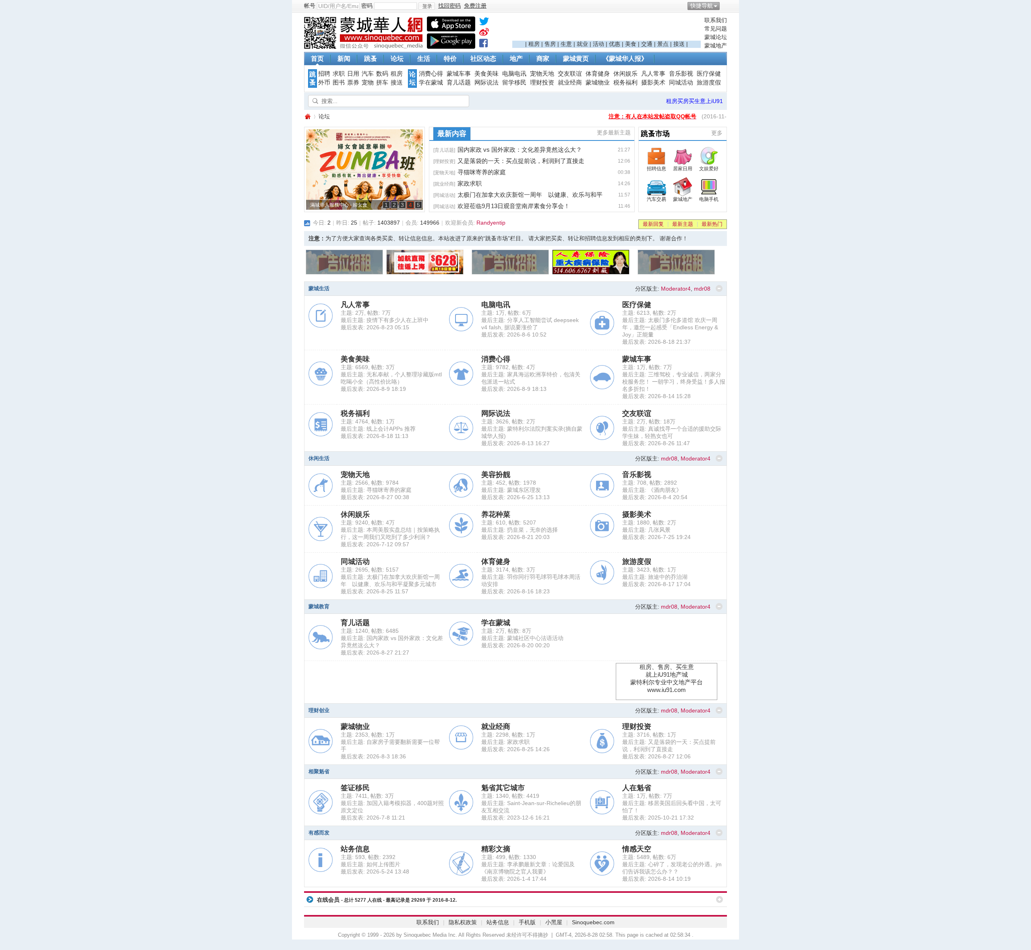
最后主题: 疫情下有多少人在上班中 (385, 320)
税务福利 (625, 82)
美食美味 (486, 73)
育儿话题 (459, 82)
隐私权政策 (463, 922)
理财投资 (542, 82)
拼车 (382, 82)
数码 (382, 73)
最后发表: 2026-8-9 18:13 (514, 389)
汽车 (368, 73)
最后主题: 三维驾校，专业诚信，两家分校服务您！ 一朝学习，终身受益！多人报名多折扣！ (673, 381)
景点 (663, 44)
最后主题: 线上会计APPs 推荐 (378, 428)
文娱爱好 (708, 168)
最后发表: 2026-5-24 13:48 (375, 871)
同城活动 (681, 82)
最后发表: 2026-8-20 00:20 (515, 645)
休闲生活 (318, 458)
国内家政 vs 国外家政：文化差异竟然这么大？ (520, 149)
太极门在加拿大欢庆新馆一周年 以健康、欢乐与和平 (530, 194)
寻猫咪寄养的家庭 (482, 172)
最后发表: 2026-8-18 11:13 (374, 436)
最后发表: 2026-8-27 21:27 (375, 652)
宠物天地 (542, 73)
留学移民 (514, 82)
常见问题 (715, 28)
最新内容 (451, 134)
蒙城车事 (459, 73)
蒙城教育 (318, 606)
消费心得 (431, 73)
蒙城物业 (598, 82)
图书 (339, 82)
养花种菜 (495, 514)
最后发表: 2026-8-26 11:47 (656, 443)
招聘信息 (656, 168)
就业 (582, 44)
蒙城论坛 (715, 37)
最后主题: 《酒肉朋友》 (652, 490)
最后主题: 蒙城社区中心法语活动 (522, 638)
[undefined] (484, 23)
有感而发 (318, 833)
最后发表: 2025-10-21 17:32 (658, 817)
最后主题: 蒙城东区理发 (511, 490)
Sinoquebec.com (593, 922)
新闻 (343, 58)
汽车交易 (656, 199)
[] (444, 150)
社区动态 (483, 58)
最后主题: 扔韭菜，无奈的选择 (519, 530)
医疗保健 (709, 73)
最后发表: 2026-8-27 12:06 (656, 756)
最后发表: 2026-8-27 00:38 (375, 497)
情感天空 (636, 849)
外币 (324, 82)
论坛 (397, 58)
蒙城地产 (715, 45)
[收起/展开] (719, 288)
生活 (423, 58)
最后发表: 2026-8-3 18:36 (373, 756)
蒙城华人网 (307, 116)
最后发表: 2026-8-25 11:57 (374, 591)
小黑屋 (553, 922)
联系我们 (715, 20)
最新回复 (653, 224)
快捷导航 (701, 5)
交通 (646, 44)
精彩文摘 (495, 849)
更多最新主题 (614, 132)
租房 (534, 44)
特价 (450, 58)
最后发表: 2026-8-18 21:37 (656, 342)
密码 (367, 5)
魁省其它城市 (503, 788)
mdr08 (702, 288)
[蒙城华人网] (364, 46)
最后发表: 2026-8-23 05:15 (375, 327)
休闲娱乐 (625, 73)
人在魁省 (636, 788)
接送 (679, 44)
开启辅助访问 (725, 5)
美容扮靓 (495, 475)
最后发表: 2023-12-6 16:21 (515, 817)
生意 (566, 44)
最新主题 (682, 224)
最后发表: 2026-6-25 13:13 (515, 497)
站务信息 (355, 849)
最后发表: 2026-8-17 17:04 (656, 584)
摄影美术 (653, 82)
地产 (516, 58)
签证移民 (355, 788)
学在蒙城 (431, 82)
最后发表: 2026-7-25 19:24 (656, 537)
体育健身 (598, 73)
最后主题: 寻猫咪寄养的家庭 (376, 490)
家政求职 (470, 183)
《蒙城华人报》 (625, 58)
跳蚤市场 (655, 134)
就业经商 (570, 82)
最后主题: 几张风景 (646, 530)
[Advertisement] (606, 29)
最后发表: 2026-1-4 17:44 (514, 879)
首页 (317, 58)
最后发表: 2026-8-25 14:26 (515, 749)
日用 (353, 73)
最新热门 (712, 224)
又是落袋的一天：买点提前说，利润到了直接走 (521, 160)
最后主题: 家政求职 (505, 742)
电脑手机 (708, 199)
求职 (339, 73)
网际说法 (486, 82)
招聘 (324, 73)
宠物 (368, 82)
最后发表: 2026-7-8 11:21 (373, 817)
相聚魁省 (318, 771)
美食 (630, 44)
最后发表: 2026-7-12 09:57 (375, 544)
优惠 (614, 44)
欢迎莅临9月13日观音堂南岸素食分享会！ (514, 205)
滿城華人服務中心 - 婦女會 (338, 205)
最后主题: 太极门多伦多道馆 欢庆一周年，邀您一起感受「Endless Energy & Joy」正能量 (670, 327)
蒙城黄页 (576, 58)
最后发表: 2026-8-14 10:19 (656, 879)
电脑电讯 (514, 73)
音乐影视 (681, 73)
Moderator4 (676, 288)
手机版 (527, 922)
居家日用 (682, 168)
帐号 (309, 5)
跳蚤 (370, 58)
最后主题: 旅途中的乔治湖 (654, 577)
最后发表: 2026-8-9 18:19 (373, 389)
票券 (353, 82)
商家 (542, 58)
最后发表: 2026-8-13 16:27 (515, 443)
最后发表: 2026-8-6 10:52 (514, 334)
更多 (717, 133)
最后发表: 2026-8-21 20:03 (515, 537)
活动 (598, 44)
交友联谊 (570, 73)
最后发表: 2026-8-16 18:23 (515, 591)
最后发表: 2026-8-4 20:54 (654, 497)
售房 (550, 44)
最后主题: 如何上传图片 (370, 864)
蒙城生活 (318, 288)
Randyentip (490, 222)
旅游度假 (709, 82)
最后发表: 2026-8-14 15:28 (656, 396)
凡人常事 (653, 73)
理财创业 (318, 710)
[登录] (426, 6)
